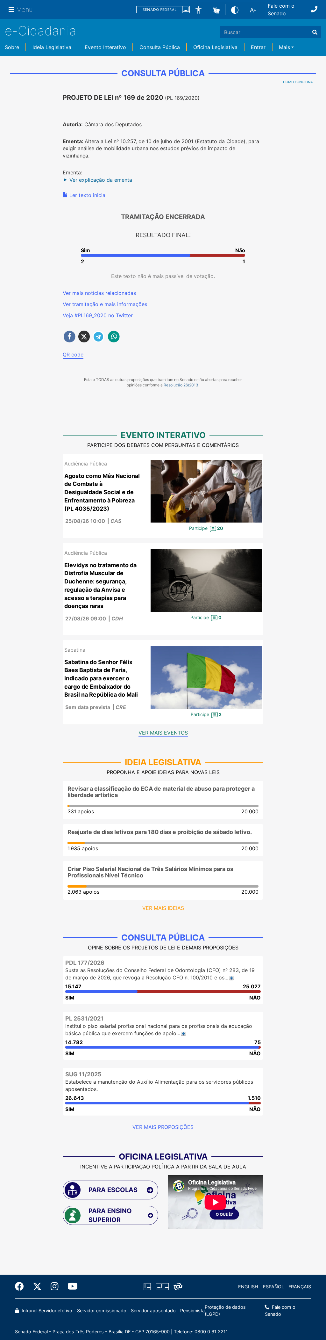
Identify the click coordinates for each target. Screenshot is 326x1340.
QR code (73, 354)
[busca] (314, 32)
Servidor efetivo (55, 1310)
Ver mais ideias (163, 908)
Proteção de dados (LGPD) (225, 1310)
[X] (37, 1286)
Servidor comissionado (101, 1310)
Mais (284, 47)
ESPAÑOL (273, 1286)
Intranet (29, 1310)
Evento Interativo (105, 47)
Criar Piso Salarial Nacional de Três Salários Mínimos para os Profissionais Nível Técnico (150, 872)
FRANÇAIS (299, 1286)
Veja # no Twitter (98, 315)
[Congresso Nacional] (162, 1287)
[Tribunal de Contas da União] (176, 1287)
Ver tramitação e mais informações (105, 304)
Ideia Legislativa (51, 47)
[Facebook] (21, 1286)
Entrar (258, 47)
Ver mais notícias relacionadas (99, 293)
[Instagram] (54, 1286)
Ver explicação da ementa (100, 180)
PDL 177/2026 (84, 962)
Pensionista (192, 1310)
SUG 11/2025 (83, 1074)
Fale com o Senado (281, 10)
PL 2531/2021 (84, 1018)
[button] (216, 9)
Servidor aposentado (153, 1310)
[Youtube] (70, 1286)
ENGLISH (248, 1286)
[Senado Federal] (163, 9)
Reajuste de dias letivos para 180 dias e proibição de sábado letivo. (159, 832)
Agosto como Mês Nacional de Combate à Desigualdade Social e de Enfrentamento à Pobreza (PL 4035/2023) (102, 492)
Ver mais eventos (163, 732)
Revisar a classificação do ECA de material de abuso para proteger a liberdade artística (161, 791)
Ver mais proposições (163, 1127)
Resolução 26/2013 (181, 385)
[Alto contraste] (234, 9)
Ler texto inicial (88, 195)
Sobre (12, 47)
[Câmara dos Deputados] (148, 1287)
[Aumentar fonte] (253, 9)
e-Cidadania (40, 31)
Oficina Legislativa (215, 47)
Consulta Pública (159, 47)
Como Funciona (298, 82)
